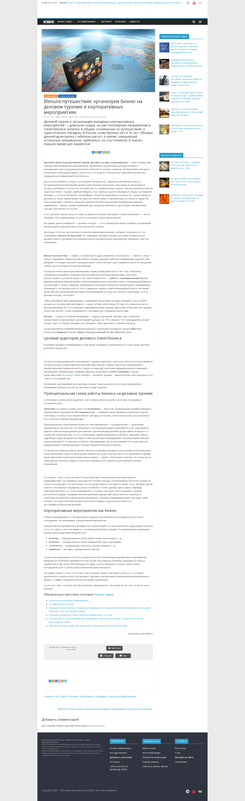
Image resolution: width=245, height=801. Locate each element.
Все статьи (180, 748)
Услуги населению (67, 96)
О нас (177, 752)
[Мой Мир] (99, 152)
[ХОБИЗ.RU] (49, 22)
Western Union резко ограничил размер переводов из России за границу (106, 709)
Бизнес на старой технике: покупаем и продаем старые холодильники (89, 696)
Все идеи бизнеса (118, 752)
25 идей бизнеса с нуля (61, 604)
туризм (87, 117)
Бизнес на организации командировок (68, 600)
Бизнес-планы (149, 748)
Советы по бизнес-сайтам (155, 766)
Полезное (120, 21)
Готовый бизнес (86, 21)
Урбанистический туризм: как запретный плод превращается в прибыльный (88, 625)
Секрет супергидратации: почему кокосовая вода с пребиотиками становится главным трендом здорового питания (124, 2)
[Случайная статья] (200, 22)
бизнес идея (77, 117)
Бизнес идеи (50, 96)
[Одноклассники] (96, 152)
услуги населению (98, 117)
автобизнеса (67, 375)
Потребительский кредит (154, 757)
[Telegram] (108, 152)
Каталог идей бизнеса (120, 748)
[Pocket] (102, 152)
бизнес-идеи (103, 594)
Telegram (107, 656)
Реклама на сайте (184, 757)
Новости (134, 21)
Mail (125, 656)
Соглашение (181, 761)
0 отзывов (63, 117)
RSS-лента (115, 761)
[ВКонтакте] (93, 152)
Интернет (106, 21)
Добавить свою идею (121, 757)
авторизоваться (96, 725)
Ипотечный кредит (151, 752)
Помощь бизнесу (150, 761)
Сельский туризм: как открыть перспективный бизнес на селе (80, 614)
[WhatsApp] (105, 152)
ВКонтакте (116, 648)
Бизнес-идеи (65, 21)
